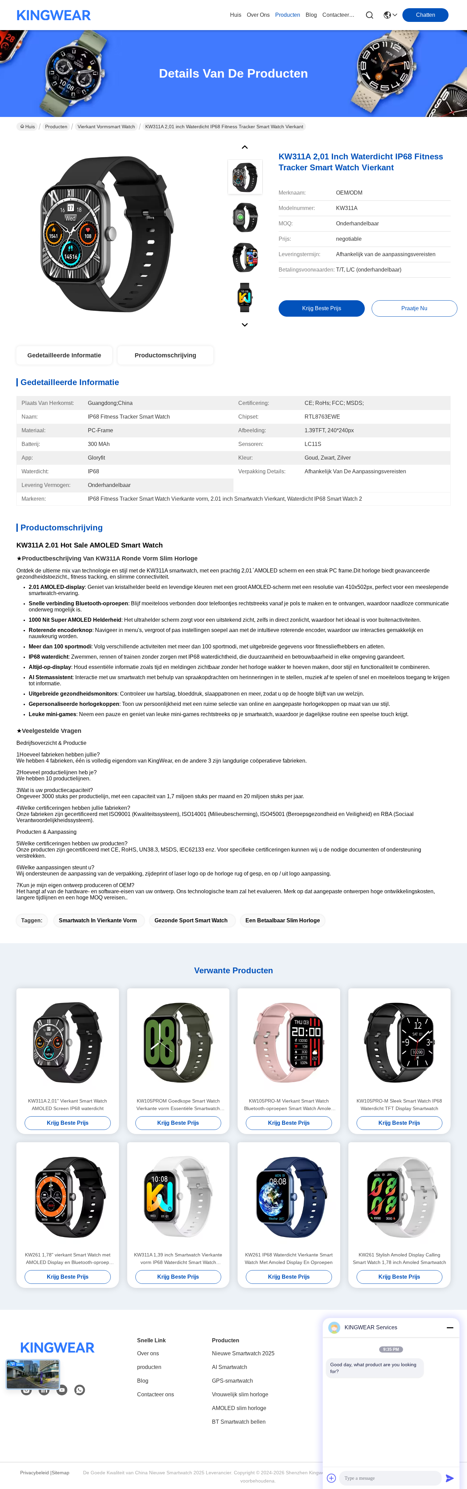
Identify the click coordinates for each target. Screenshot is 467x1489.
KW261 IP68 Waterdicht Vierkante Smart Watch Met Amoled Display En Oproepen (289, 1258)
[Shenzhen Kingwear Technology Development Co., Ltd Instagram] (26, 1390)
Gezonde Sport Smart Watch (191, 920)
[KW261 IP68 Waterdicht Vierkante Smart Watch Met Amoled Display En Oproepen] (289, 1196)
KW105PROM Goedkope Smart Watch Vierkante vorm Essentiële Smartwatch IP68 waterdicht (178, 1105)
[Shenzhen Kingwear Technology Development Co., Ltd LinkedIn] (44, 1390)
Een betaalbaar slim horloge (282, 920)
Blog (142, 1381)
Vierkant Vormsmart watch (106, 126)
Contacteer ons (155, 1394)
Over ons (148, 1353)
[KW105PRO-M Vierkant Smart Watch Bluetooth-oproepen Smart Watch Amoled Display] (289, 1043)
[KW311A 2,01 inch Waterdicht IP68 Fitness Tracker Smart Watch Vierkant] (107, 234)
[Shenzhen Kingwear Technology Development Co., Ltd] (54, 15)
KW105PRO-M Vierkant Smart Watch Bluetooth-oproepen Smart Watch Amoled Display (289, 1105)
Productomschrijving (165, 355)
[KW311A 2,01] (68, 1043)
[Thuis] (57, 1356)
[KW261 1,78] (68, 1196)
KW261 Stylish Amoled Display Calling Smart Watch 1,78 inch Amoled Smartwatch (399, 1258)
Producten (56, 126)
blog (311, 15)
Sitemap (60, 1472)
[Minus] (450, 1327)
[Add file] (331, 1478)
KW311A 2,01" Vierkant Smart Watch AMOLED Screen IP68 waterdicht (67, 1104)
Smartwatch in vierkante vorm (98, 920)
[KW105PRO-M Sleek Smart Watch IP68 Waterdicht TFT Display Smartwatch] (399, 1043)
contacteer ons (338, 15)
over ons (258, 15)
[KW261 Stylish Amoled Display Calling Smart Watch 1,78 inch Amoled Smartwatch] (399, 1196)
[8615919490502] (80, 1390)
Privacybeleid (34, 1472)
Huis (235, 15)
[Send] (449, 1478)
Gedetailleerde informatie (64, 355)
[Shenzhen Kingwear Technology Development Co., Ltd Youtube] (62, 1390)
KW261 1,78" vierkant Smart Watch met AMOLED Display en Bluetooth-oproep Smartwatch (67, 1259)
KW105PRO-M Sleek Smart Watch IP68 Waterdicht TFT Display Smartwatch (399, 1104)
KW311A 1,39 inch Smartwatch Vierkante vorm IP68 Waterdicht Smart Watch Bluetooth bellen (178, 1259)
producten (287, 15)
